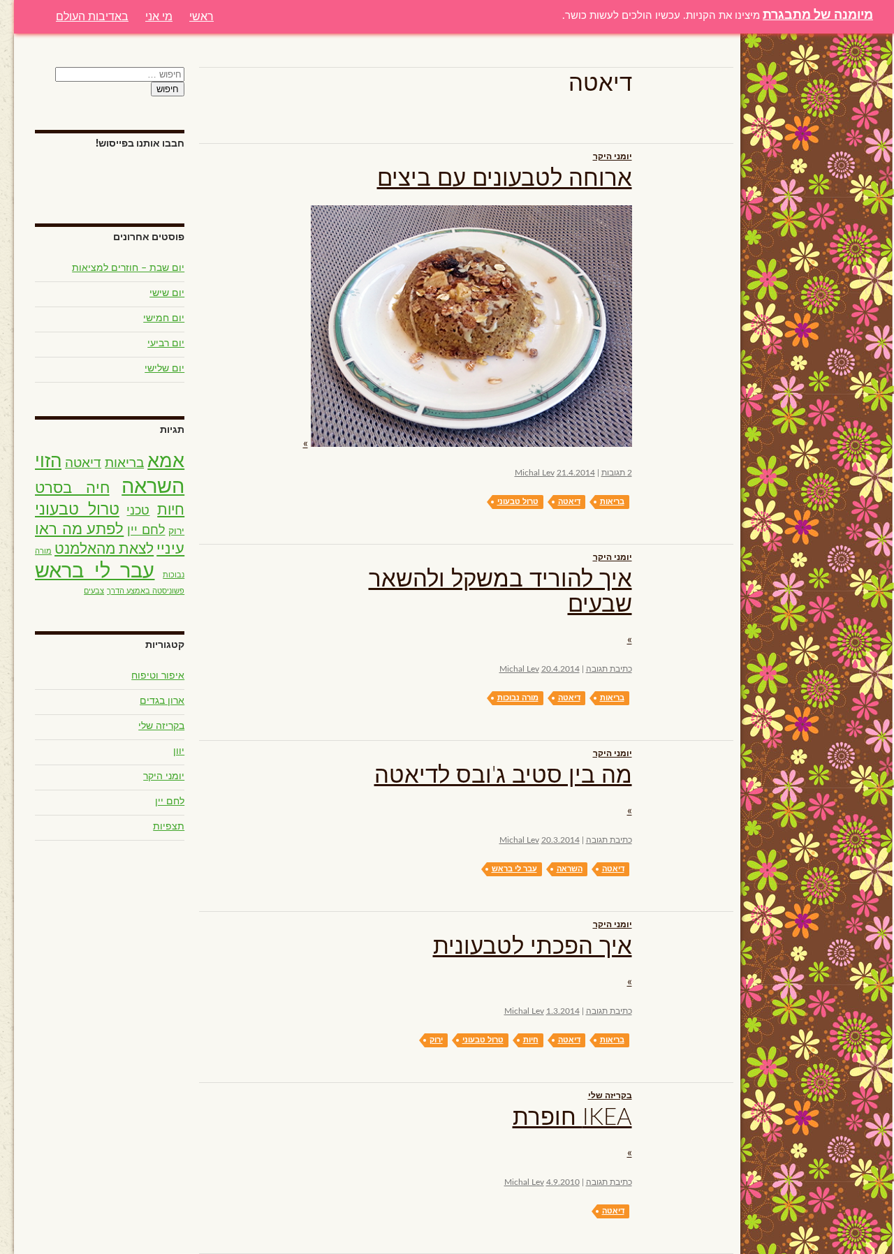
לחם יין (146, 530)
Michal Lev (535, 473)
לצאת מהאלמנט (104, 549)
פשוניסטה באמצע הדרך (145, 591)
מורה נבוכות (517, 698)
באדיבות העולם (92, 16)
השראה (569, 869)
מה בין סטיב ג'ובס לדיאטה (503, 775)
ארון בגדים (162, 701)
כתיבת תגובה (609, 669)
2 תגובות (616, 473)
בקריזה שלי (610, 1095)
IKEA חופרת (572, 1117)
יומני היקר (612, 156)
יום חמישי (163, 318)
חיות (530, 1040)
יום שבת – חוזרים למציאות (128, 268)
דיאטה (569, 502)
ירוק (436, 1040)
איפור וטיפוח (157, 676)
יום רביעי (165, 343)
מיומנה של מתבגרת (818, 15)
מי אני (159, 16)
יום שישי (166, 293)
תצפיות (168, 827)
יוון (178, 751)
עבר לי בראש (514, 869)
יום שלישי (164, 369)
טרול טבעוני (517, 502)
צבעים (94, 591)
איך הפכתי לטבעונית (532, 946)
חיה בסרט (72, 488)
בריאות (612, 502)
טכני (137, 511)
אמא (165, 461)
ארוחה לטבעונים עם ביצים (504, 178)
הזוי (48, 461)
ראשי (201, 16)
